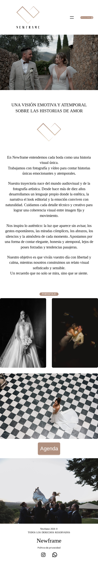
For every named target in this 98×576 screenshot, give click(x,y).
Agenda (49, 449)
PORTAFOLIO (49, 294)
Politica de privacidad (49, 547)
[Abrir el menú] (72, 17)
